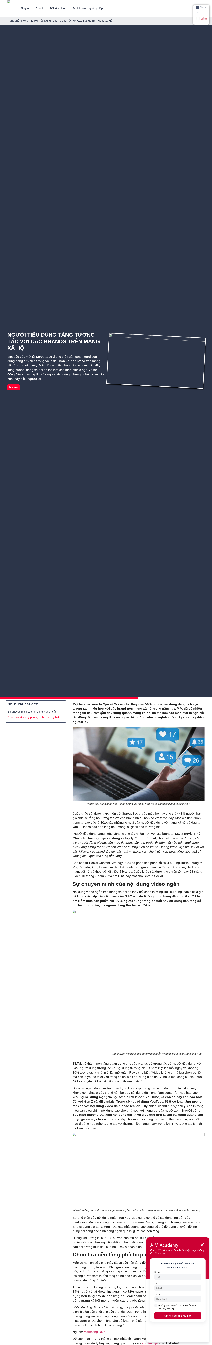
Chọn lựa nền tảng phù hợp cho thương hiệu (34, 717)
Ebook (39, 8)
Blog (23, 8)
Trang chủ (13, 20)
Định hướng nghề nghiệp (88, 8)
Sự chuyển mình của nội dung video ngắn (32, 711)
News (24, 20)
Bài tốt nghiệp (58, 8)
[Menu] (197, 7)
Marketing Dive (94, 1332)
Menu (203, 7)
